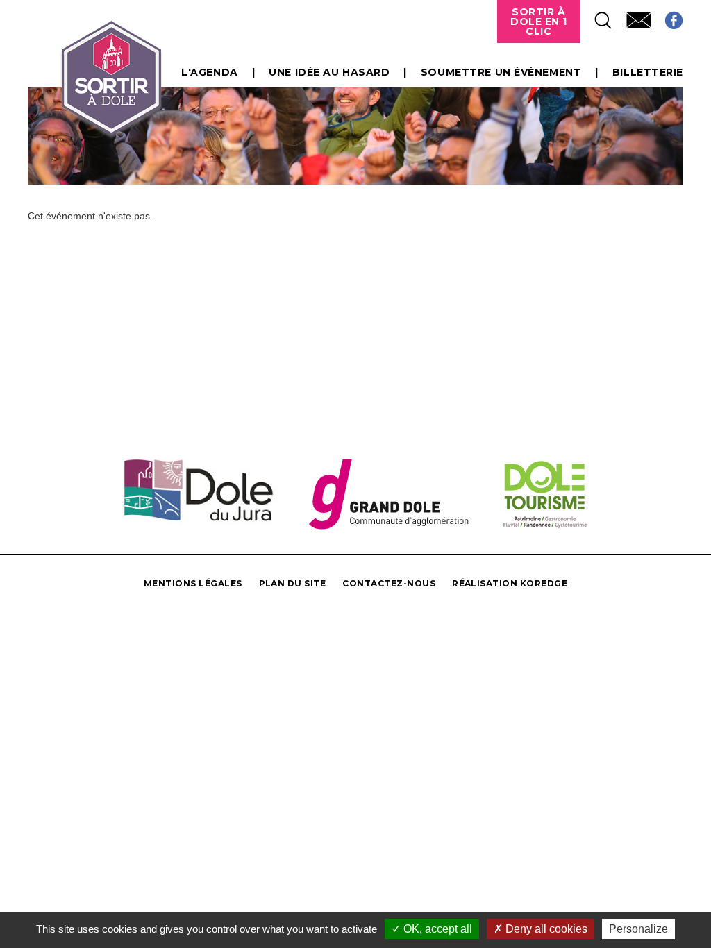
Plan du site (292, 583)
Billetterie (647, 72)
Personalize (638, 929)
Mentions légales (193, 583)
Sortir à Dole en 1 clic (538, 21)
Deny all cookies (545, 929)
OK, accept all (436, 929)
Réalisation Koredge (509, 583)
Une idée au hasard (329, 72)
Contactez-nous (388, 583)
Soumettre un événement (501, 72)
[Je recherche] (596, 16)
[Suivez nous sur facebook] (667, 16)
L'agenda (209, 72)
